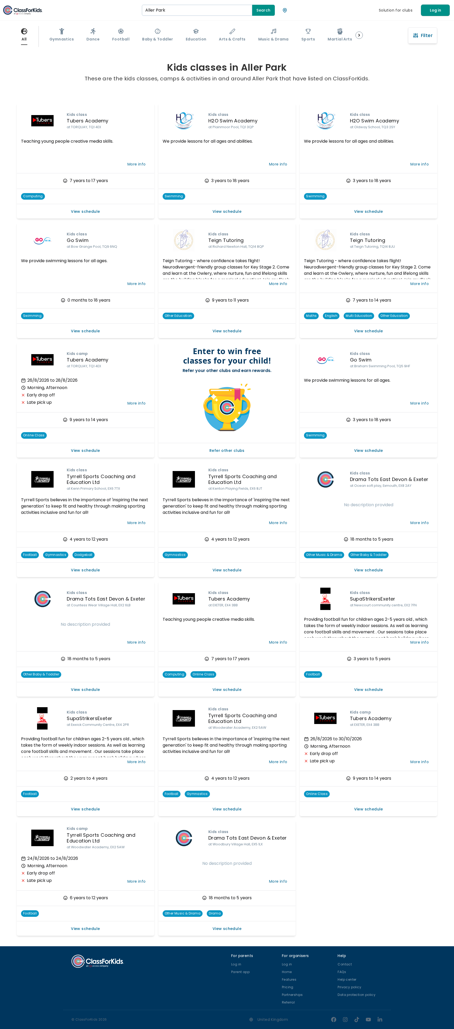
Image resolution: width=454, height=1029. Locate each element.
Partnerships (292, 994)
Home (287, 972)
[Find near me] (285, 10)
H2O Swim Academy (232, 120)
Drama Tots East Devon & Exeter (389, 479)
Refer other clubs (227, 450)
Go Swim (78, 240)
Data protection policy (356, 994)
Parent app (240, 972)
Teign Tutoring (226, 240)
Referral (288, 1002)
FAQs (342, 972)
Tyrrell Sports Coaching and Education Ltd (101, 479)
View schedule (85, 211)
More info (136, 164)
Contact (345, 964)
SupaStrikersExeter (372, 599)
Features (289, 979)
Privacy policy (349, 987)
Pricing (287, 987)
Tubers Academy (88, 120)
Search (263, 10)
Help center (347, 979)
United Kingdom (272, 1019)
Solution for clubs (395, 10)
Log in (435, 10)
